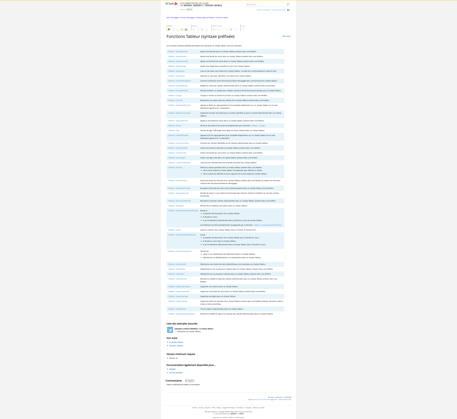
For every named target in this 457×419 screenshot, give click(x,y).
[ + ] (176, 331)
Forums (207, 408)
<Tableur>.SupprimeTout (177, 301)
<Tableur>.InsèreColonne (178, 148)
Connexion (266, 10)
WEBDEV (230, 417)
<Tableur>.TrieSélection (177, 309)
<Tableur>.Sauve (174, 230)
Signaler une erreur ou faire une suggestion (262, 400)
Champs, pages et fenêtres (205, 17)
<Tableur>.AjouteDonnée (177, 51)
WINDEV (172, 369)
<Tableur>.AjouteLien (176, 71)
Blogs (219, 408)
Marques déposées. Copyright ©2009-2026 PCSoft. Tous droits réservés (228, 412)
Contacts (248, 408)
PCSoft (194, 408)
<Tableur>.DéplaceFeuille (178, 121)
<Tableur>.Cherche (175, 100)
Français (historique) (279, 10)
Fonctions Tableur (222, 17)
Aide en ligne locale (285, 400)
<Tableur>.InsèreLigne (176, 158)
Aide (168, 17)
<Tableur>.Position (175, 167)
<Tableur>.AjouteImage (177, 66)
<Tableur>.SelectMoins (177, 269)
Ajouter (190, 381)
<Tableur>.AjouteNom (176, 76)
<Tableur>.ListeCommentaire (179, 162)
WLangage (174, 17)
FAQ (213, 408)
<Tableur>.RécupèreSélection (179, 201)
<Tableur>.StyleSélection (177, 279)
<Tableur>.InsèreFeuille (177, 153)
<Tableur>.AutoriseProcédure (179, 81)
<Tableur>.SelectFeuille (177, 264)
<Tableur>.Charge (175, 95)
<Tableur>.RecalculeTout (177, 180)
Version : (183, 9)
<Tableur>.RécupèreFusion (178, 193)
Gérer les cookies (259, 408)
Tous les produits (176, 373)
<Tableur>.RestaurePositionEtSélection (183, 210)
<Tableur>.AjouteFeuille (177, 56)
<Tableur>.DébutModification (179, 105)
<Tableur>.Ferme (174, 125)
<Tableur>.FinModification (178, 135)
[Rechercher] (287, 4)
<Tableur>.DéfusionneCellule (179, 113)
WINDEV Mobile (239, 417)
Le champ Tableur (176, 342)
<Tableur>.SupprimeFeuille (178, 291)
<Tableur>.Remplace (176, 206)
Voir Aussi (287, 36)
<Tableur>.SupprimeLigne (178, 296)
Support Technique (228, 408)
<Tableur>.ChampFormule (178, 90)
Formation (240, 408)
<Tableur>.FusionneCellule (178, 143)
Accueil (259, 10)
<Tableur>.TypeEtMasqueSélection (181, 314)
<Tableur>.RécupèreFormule (179, 188)
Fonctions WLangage (187, 17)
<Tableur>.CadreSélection (178, 86)
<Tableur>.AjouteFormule (178, 61)
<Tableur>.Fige (173, 130)
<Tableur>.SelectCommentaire (180, 251)
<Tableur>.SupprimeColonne (179, 286)
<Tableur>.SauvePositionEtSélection (267, 225)
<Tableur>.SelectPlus (176, 274)
